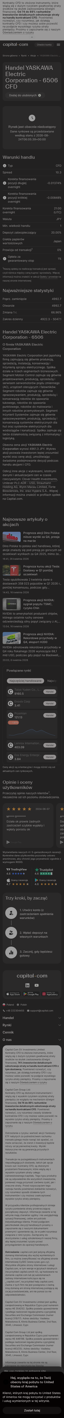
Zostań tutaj (32, 1410)
